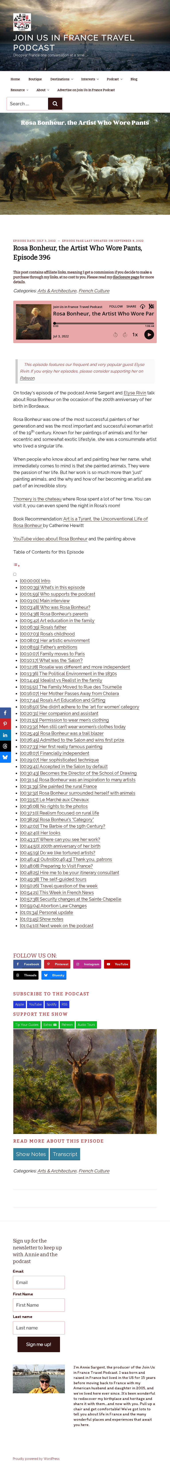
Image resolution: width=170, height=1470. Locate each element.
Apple (19, 1004)
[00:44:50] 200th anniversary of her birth (60, 846)
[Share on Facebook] (5, 713)
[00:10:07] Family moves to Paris (52, 653)
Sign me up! (38, 1344)
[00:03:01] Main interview (45, 600)
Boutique (35, 79)
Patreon (27, 378)
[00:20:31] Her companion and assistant (59, 713)
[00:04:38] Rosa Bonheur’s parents (54, 614)
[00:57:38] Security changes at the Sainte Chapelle (70, 899)
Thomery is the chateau (37, 499)
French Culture (94, 290)
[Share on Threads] (5, 746)
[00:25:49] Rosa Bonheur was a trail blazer (62, 733)
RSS (64, 1004)
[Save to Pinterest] (5, 724)
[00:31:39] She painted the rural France (58, 786)
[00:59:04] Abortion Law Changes (53, 905)
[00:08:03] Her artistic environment (55, 640)
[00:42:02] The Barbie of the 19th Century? (62, 826)
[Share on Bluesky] (5, 757)
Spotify (52, 1004)
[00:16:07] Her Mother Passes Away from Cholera (69, 693)
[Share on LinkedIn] (5, 735)
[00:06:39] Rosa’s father (43, 627)
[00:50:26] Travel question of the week (59, 886)
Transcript (65, 1154)
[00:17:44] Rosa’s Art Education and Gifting (62, 700)
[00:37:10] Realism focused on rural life (59, 813)
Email (18, 1271)
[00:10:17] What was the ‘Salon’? (51, 660)
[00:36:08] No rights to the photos (54, 806)
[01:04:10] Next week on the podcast (56, 925)
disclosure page (126, 277)
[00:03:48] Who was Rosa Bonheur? (55, 607)
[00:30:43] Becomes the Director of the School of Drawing (78, 773)
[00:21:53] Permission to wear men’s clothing (64, 720)
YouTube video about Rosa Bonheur (50, 538)
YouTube (35, 1004)
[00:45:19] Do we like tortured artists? (57, 852)
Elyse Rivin (135, 393)
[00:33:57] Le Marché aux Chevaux (54, 799)
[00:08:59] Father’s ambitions (48, 647)
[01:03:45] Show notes (41, 919)
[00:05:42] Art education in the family (57, 620)
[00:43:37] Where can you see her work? (60, 839)
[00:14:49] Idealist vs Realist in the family (61, 680)
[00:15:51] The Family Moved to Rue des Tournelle (71, 687)
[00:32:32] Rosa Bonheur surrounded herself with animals (77, 793)
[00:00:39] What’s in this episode (52, 587)
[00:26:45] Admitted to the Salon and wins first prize (72, 740)
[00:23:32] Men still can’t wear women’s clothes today (73, 726)
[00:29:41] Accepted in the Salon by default (64, 766)
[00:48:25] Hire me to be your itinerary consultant (69, 872)
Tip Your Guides (27, 1025)
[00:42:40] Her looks (40, 832)
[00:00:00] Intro (35, 580)
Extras (48, 1025)
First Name (23, 1293)
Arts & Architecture (56, 290)
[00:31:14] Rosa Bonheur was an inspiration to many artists (77, 779)
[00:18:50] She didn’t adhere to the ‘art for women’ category (79, 706)
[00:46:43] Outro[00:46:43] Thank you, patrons (66, 859)
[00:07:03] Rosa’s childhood (47, 634)
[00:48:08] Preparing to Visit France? (56, 866)
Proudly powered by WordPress (36, 1458)
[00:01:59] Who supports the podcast (57, 594)
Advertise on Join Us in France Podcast (86, 90)
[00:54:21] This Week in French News (57, 892)
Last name (22, 1316)
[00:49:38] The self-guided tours (53, 879)
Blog (134, 79)
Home (15, 79)
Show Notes (31, 1154)
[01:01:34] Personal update (46, 912)
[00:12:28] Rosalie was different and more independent (75, 667)
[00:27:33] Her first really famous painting (61, 746)
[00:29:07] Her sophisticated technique (59, 760)
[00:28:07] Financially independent (54, 753)
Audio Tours (86, 1025)
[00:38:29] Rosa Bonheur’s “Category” (57, 819)
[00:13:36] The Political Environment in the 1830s (68, 673)
